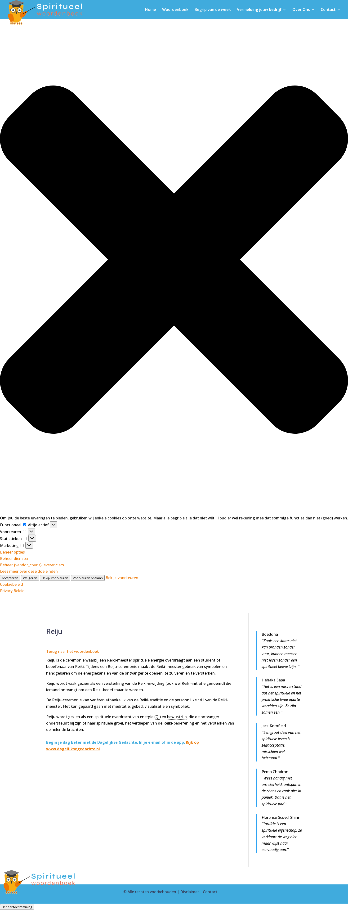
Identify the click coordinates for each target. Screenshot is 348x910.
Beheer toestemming (17, 907)
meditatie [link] (121, 706)
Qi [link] (158, 716)
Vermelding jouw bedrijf (259, 10)
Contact (328, 10)
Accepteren (10, 578)
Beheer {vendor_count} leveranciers (32, 565)
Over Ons (301, 10)
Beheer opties (12, 552)
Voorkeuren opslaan (88, 578)
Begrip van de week (213, 10)
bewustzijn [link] (177, 716)
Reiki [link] (79, 666)
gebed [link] (137, 706)
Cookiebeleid (11, 584)
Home (150, 10)
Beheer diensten (15, 558)
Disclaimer (189, 891)
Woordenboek (175, 10)
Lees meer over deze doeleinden (29, 571)
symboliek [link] (180, 706)
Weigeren (30, 578)
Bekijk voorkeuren (55, 578)
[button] (174, 260)
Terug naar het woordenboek (72, 651)
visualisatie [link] (155, 706)
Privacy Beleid (12, 590)
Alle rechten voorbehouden (152, 891)
